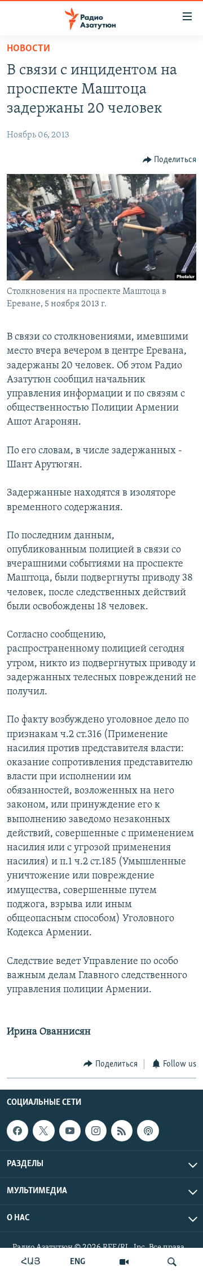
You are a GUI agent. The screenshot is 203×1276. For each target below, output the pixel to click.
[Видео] (124, 1262)
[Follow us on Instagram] (96, 1130)
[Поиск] (172, 1262)
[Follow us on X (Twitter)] (43, 1130)
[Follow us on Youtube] (70, 1130)
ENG (77, 1261)
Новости (28, 49)
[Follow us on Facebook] (17, 1130)
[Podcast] (147, 1130)
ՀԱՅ (31, 1261)
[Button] (170, 160)
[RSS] (122, 1130)
